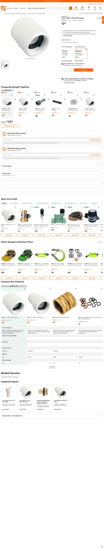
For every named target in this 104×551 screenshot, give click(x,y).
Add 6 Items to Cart (10, 126)
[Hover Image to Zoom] (30, 36)
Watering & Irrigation (10, 13)
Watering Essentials (22, 13)
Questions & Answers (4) (77, 20)
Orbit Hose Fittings (41, 13)
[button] (52, 166)
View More (52, 366)
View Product (5, 409)
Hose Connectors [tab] (27, 203)
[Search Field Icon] (70, 8)
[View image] (4, 64)
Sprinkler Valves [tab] (56, 203)
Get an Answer (95, 139)
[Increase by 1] (71, 70)
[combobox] (48, 8)
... (2, 13)
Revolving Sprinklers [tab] (70, 203)
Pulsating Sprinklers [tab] (42, 203)
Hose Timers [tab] (83, 203)
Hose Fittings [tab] (14, 203)
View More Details (67, 35)
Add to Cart (84, 70)
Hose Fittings (31, 13)
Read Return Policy (69, 82)
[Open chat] (103, 20)
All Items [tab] (4, 203)
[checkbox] (2, 92)
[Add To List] (97, 18)
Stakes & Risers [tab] (95, 203)
